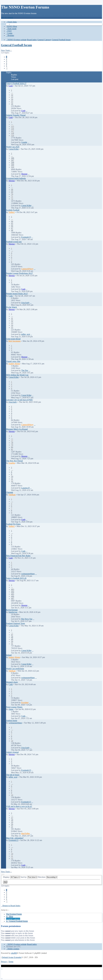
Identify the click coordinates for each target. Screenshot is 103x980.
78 (12, 443)
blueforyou (13, 612)
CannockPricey (27, 269)
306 (12, 158)
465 (12, 594)
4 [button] (6, 64)
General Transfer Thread (15, 115)
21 (12, 827)
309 (12, 165)
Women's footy (12, 682)
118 (12, 133)
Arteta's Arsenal (12, 752)
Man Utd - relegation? (14, 838)
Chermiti (9, 492)
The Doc (24, 370)
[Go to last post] (26, 111)
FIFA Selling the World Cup (17, 375)
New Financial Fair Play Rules (18, 556)
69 (12, 192)
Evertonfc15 (26, 237)
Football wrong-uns (14, 242)
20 (12, 824)
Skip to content (7, 18)
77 (12, 440)
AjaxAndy (25, 303)
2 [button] (6, 59)
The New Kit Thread (14, 461)
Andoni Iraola (11, 720)
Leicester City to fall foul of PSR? (19, 400)
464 (12, 592)
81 (12, 449)
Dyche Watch (11, 307)
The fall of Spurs (12, 775)
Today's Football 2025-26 (16, 578)
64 (12, 221)
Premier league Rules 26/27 (17, 294)
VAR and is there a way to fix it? (19, 806)
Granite (24, 142)
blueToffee (25, 833)
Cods (11, 296)
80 (12, 447)
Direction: (42, 877)
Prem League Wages (14, 707)
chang (11, 709)
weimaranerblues (28, 574)
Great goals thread (13, 339)
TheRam (12, 495)
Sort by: (24, 877)
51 (12, 644)
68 (12, 190)
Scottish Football (12, 210)
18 (12, 820)
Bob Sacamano (15, 341)
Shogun (24, 174)
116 (12, 129)
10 (12, 477)
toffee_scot (25, 334)
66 (12, 226)
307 (12, 160)
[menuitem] (9, 31)
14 (12, 99)
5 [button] (6, 66)
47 (12, 635)
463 (12, 589)
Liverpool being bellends (16, 178)
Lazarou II (25, 488)
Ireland (9, 655)
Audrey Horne (14, 364)
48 (12, 637)
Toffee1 (12, 212)
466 (12, 596)
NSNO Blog (12, 26)
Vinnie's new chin (13, 361)
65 (12, 224)
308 (12, 163)
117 (12, 131)
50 (12, 641)
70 (12, 194)
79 (12, 445)
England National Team (15, 623)
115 (12, 126)
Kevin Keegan (12, 610)
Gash (11, 86)
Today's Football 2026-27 (16, 83)
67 (12, 228)
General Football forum (16, 45)
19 (12, 822)
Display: (6, 877)
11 (12, 318)
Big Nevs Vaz (26, 619)
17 (12, 818)
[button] (7, 68)
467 (12, 598)
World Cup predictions (15, 669)
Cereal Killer (14, 149)
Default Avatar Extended (11, 957)
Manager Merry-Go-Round (17, 429)
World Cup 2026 (12, 147)
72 (12, 199)
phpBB (14, 953)
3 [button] (6, 61)
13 (12, 97)
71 (12, 196)
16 (12, 104)
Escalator (25, 702)
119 (12, 135)
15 (12, 102)
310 (12, 167)
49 (12, 639)
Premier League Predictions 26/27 (19, 273)
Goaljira (12, 463)
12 (12, 95)
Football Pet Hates (13, 524)
